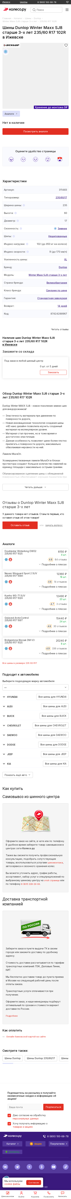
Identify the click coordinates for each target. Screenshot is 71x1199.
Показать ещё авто (16, 775)
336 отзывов (59, 648)
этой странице (52, 880)
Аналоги (9, 113)
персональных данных (26, 1118)
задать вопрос (54, 525)
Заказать (53, 372)
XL (65, 259)
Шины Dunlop (13, 1058)
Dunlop (37, 18)
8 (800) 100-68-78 (46, 2)
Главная (6, 18)
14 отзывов (60, 581)
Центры (23, 2)
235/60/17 (61, 197)
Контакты (13, 1151)
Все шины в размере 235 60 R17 (19, 663)
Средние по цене (56, 290)
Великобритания (57, 282)
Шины (28, 18)
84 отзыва (61, 559)
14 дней (62, 305)
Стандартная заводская (52, 298)
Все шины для (52, 696)
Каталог (18, 18)
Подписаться (53, 1107)
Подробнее (12, 1015)
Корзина (35, 1197)
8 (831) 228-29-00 (30, 884)
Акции (38, 1143)
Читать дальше (33, 487)
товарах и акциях (23, 1126)
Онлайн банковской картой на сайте (26, 1036)
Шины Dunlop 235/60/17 (41, 1058)
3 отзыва (61, 604)
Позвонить (49, 1197)
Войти (21, 1197)
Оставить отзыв (20, 525)
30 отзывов (60, 626)
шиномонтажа (55, 862)
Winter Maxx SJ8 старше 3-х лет (19, 21)
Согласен (34, 1182)
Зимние (62, 228)
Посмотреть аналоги (35, 131)
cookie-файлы (12, 1184)
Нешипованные (57, 236)
